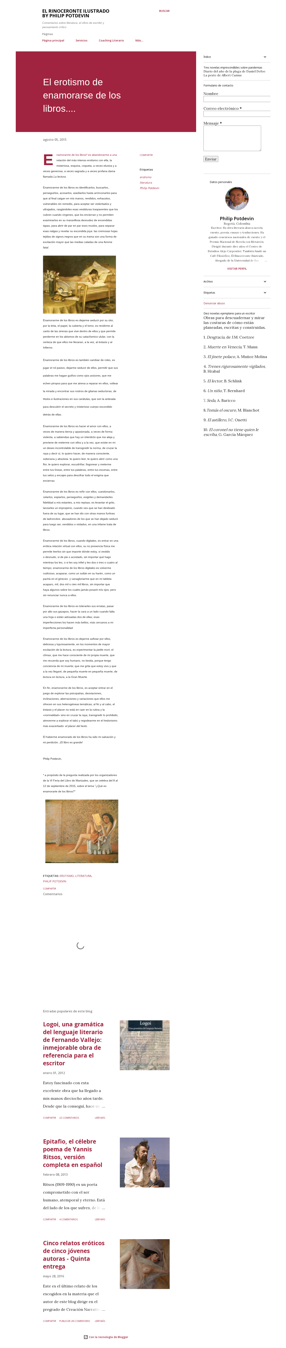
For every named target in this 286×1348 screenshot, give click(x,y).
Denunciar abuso (214, 303)
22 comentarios (69, 1117)
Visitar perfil (237, 268)
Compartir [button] (146, 155)
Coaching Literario (111, 40)
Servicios (81, 40)
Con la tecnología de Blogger (108, 1337)
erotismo (145, 177)
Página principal (53, 40)
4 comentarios (68, 1219)
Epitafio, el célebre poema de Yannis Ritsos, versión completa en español (72, 1153)
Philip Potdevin (149, 188)
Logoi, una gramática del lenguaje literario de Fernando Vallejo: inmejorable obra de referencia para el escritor (73, 1043)
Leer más (100, 1117)
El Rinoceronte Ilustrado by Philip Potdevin (75, 13)
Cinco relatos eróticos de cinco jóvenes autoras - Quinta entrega (74, 1254)
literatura (146, 182)
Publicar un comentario (74, 1321)
